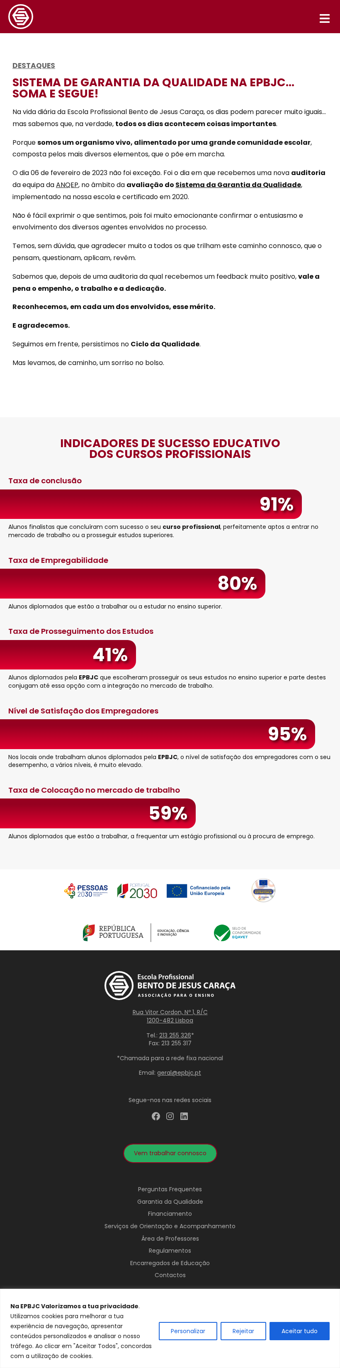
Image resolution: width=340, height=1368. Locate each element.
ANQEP (67, 185)
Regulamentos (170, 1250)
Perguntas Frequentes (170, 1189)
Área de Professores (170, 1238)
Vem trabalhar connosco (170, 1153)
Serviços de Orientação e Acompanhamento (170, 1226)
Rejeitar (243, 1331)
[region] (170, 1328)
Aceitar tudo (300, 1331)
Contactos (170, 1275)
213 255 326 (175, 1035)
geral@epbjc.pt (179, 1073)
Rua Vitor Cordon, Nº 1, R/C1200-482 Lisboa (170, 1016)
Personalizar (188, 1331)
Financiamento (170, 1214)
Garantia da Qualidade (170, 1202)
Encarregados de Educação (170, 1263)
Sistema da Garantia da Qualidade (238, 185)
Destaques (33, 66)
